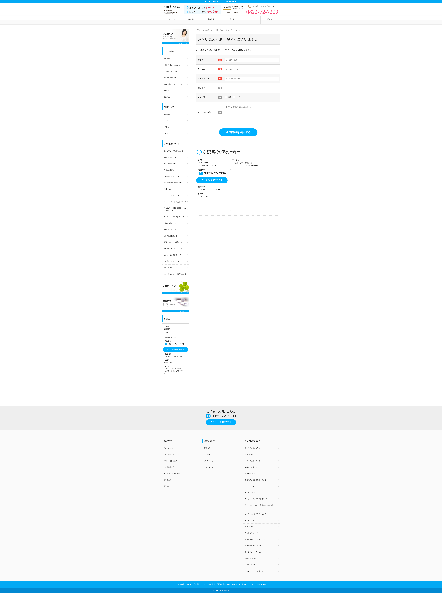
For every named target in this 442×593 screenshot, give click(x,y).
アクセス (251, 20)
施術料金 (211, 20)
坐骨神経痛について (170, 236)
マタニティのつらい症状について (175, 274)
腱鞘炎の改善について (171, 223)
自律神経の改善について (172, 176)
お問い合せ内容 (204, 112)
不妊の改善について (170, 267)
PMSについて (168, 189)
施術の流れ (191, 20)
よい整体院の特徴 (170, 78)
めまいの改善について (171, 164)
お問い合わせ (270, 20)
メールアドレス (204, 79)
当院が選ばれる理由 (170, 71)
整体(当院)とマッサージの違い (174, 84)
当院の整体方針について (172, 65)
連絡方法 (201, 97)
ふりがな (201, 69)
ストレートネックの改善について (175, 202)
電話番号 (201, 88)
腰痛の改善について (170, 229)
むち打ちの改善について (172, 195)
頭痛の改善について (170, 157)
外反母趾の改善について (172, 261)
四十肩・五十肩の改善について (174, 217)
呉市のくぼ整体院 (223, 590)
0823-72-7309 (212, 173)
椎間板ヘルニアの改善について (174, 242)
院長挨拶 (231, 20)
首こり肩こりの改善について (173, 151)
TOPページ (171, 20)
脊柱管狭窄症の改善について (173, 248)
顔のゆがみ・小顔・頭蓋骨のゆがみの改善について (175, 209)
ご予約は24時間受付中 (211, 180)
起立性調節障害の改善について (174, 183)
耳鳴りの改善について (171, 170)
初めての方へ (168, 59)
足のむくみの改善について (173, 255)
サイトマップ (168, 133)
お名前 (200, 60)
